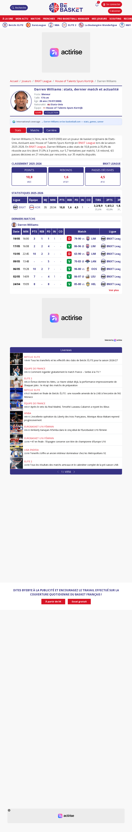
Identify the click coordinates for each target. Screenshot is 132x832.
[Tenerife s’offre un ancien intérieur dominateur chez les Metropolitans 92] (16, 451)
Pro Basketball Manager (73, 18)
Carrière (52, 130)
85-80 (77, 284)
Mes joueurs (99, 18)
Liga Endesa (31, 449)
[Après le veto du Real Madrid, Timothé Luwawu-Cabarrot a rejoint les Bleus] (16, 405)
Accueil (14, 81)
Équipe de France (34, 368)
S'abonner (115, 10)
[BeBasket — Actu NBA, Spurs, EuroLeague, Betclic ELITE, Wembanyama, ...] (66, 7)
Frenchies (49, 18)
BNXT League (43, 81)
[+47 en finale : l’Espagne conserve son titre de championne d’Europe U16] (16, 440)
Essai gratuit (79, 601)
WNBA (27, 413)
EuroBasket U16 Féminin (39, 426)
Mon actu (22, 18)
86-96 (77, 246)
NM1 (128, 25)
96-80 (77, 269)
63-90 (77, 254)
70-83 (77, 261)
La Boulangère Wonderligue (101, 25)
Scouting (115, 18)
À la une (8, 18)
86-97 (77, 276)
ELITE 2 (72, 25)
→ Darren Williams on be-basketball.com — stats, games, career (72, 121)
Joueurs (26, 81)
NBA (57, 25)
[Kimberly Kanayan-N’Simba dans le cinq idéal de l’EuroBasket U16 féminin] (16, 428)
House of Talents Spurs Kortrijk (74, 81)
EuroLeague (39, 25)
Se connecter (113, 4)
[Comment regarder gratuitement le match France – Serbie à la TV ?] (16, 370)
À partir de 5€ (53, 601)
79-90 (77, 238)
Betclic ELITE (16, 25)
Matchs (35, 18)
